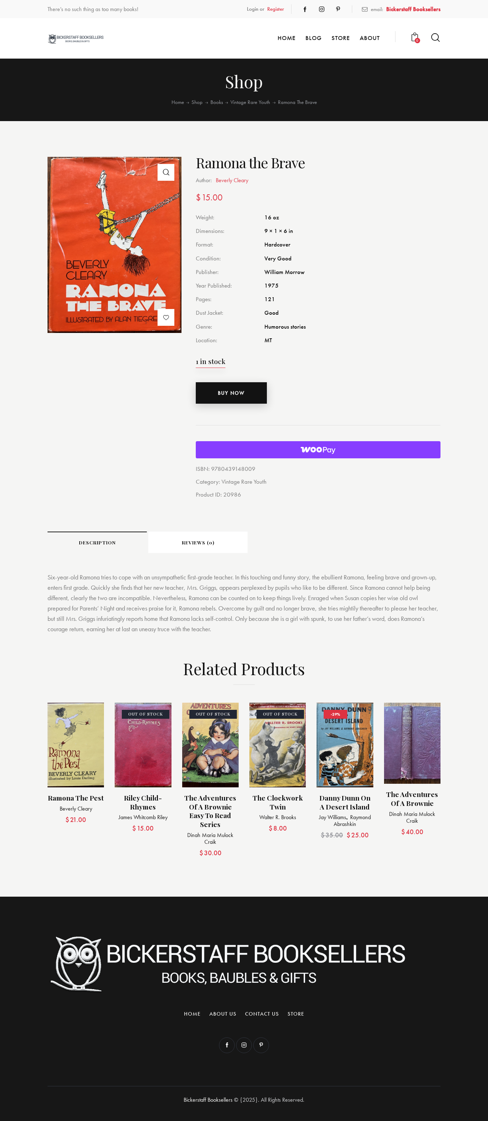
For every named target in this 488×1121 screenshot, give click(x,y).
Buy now (231, 393)
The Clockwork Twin (278, 802)
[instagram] (321, 9)
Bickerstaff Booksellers (208, 1099)
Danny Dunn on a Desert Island (344, 802)
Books (216, 102)
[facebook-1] (305, 9)
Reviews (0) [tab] (198, 542)
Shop (197, 102)
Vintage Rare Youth (250, 102)
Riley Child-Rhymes (143, 802)
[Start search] (435, 38)
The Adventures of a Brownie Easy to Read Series (210, 811)
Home (177, 102)
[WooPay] (318, 449)
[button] (166, 172)
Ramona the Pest (76, 797)
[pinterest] (338, 9)
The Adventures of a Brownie (412, 798)
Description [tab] (97, 542)
